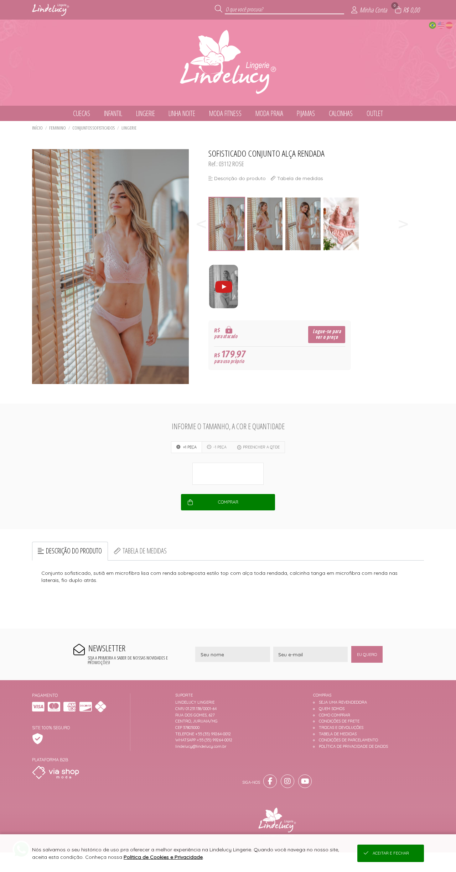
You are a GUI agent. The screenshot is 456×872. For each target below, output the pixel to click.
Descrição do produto (74, 551)
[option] (227, 224)
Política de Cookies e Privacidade (163, 857)
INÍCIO (37, 128)
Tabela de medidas (145, 551)
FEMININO (57, 128)
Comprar (228, 502)
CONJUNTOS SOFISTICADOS (93, 128)
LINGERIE (128, 128)
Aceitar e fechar (391, 853)
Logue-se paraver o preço (327, 334)
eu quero (367, 654)
